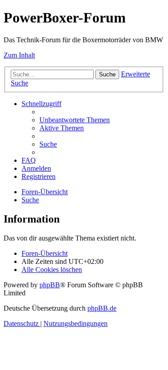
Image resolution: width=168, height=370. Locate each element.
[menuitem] (74, 120)
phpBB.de (101, 308)
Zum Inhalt (19, 55)
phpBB (49, 285)
